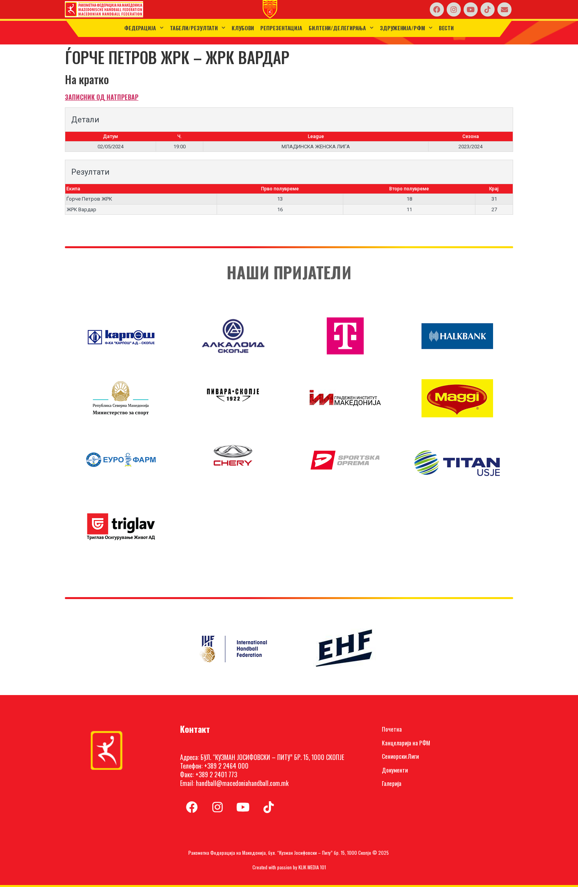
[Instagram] (454, 9)
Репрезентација (281, 28)
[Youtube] (471, 9)
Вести (446, 28)
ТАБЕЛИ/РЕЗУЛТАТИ (194, 28)
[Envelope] (504, 9)
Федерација (140, 28)
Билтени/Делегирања (337, 28)
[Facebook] (437, 9)
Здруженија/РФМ (402, 28)
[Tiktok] (487, 9)
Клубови (243, 28)
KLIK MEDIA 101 (312, 867)
